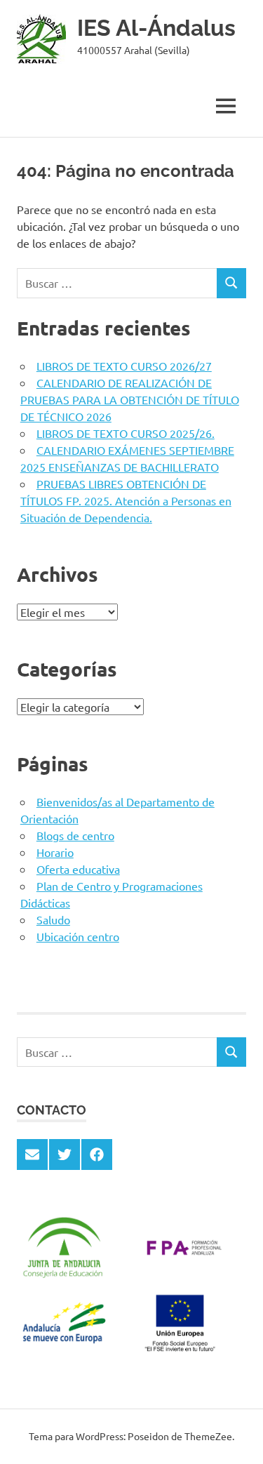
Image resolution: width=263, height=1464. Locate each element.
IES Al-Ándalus (156, 28)
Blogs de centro (75, 835)
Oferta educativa (78, 869)
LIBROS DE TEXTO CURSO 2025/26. (125, 433)
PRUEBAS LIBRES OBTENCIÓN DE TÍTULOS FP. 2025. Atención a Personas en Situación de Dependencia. (125, 500)
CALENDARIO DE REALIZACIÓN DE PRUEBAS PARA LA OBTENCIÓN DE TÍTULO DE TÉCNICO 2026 (129, 399)
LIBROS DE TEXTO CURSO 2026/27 (124, 366)
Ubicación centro (77, 936)
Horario (55, 852)
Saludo (53, 919)
